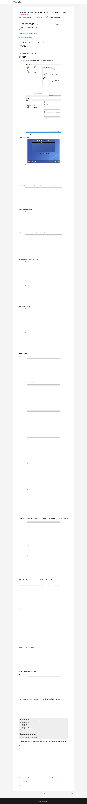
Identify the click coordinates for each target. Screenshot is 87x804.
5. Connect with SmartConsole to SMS (25, 37)
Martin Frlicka (16, 1)
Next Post (71, 793)
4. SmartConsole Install (23, 36)
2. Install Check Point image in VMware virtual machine (28, 33)
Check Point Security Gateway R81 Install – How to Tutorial (29, 783)
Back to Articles (43, 793)
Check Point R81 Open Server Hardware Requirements (28, 50)
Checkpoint (21, 14)
